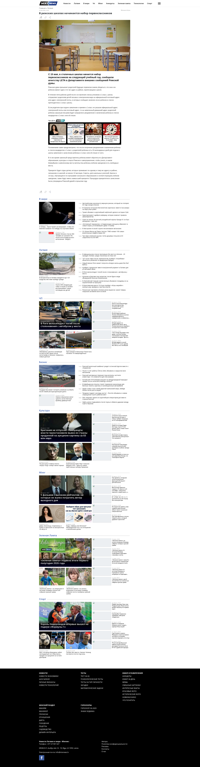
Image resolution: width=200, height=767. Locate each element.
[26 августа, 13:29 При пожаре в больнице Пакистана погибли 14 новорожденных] (79, 340)
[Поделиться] (50, 17)
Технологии (139, 3)
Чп (94, 3)
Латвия (77, 3)
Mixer (100, 3)
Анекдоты (110, 3)
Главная (42, 8)
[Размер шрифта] (40, 17)
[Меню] (159, 3)
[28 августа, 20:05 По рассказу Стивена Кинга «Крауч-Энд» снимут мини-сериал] (52, 452)
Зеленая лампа (124, 3)
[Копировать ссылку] (45, 17)
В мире (86, 3)
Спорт (149, 3)
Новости (67, 3)
